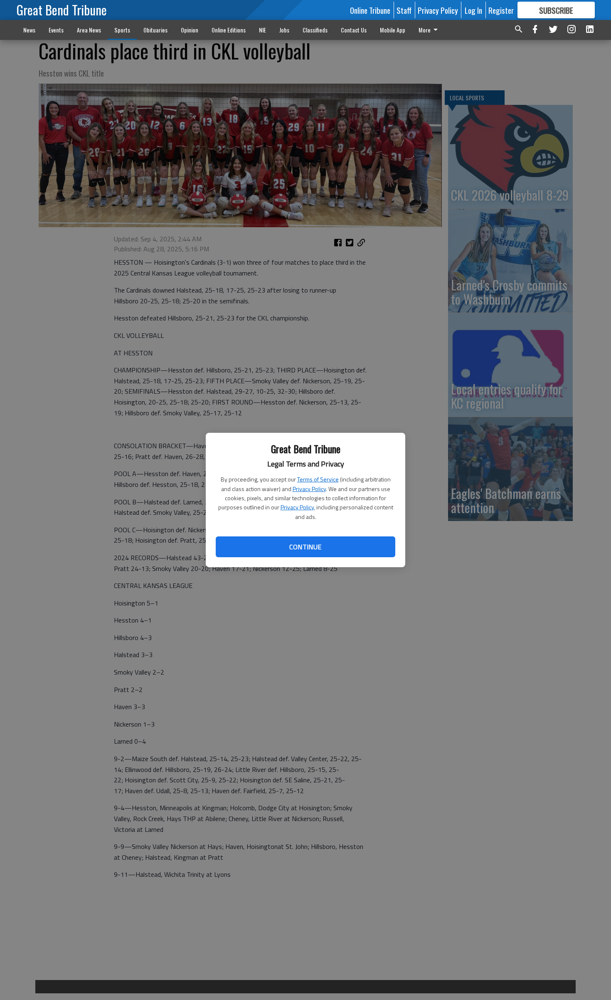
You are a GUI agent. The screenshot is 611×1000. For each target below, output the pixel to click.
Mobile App (392, 29)
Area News (89, 29)
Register (501, 10)
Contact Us (354, 29)
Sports (122, 29)
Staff (404, 10)
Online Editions (229, 29)
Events (56, 29)
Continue (305, 547)
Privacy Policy (309, 488)
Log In (473, 10)
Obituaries (155, 29)
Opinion (189, 29)
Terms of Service (318, 479)
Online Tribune (370, 10)
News (29, 29)
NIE (262, 29)
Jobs (284, 29)
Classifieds (315, 29)
